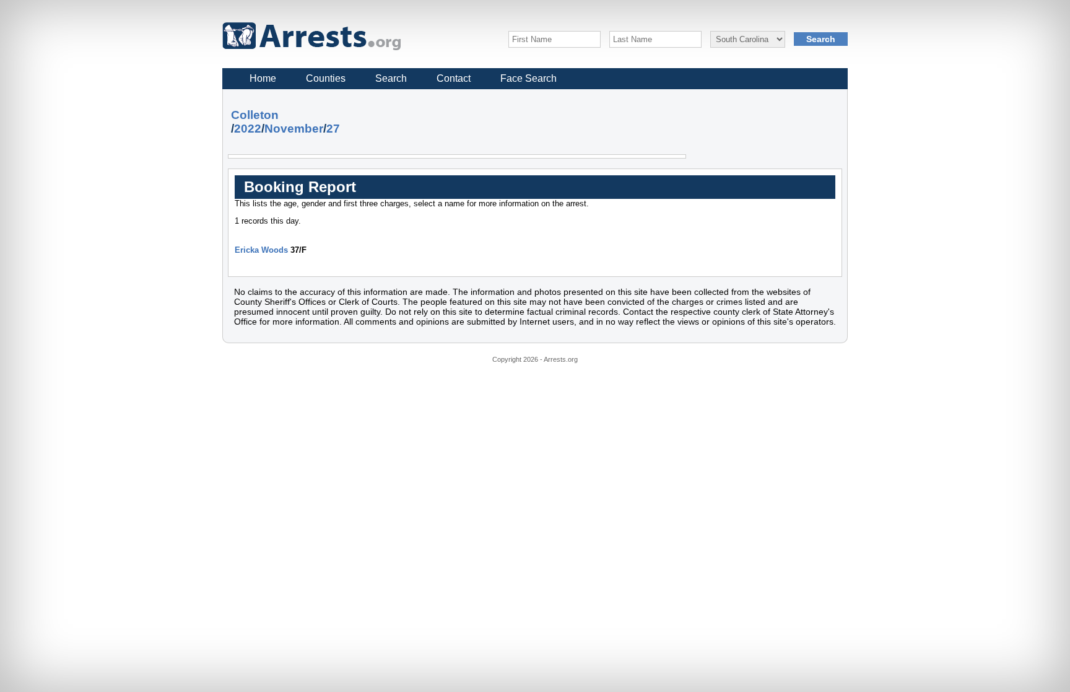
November (293, 128)
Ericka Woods (261, 250)
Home (263, 78)
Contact (454, 78)
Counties (326, 78)
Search (391, 78)
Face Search (528, 78)
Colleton (255, 114)
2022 (247, 128)
